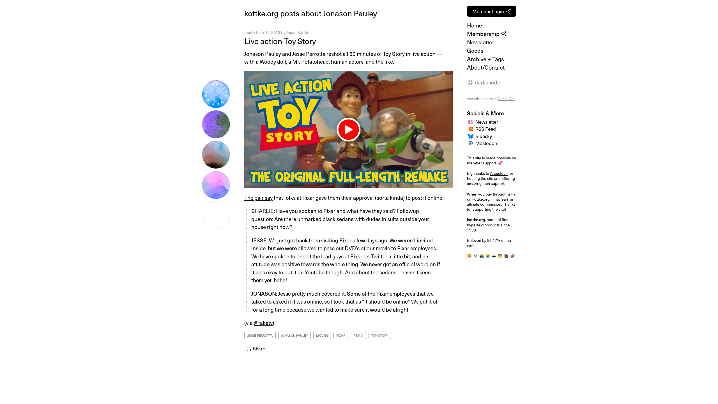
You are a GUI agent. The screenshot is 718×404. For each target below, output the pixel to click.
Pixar (340, 335)
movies (322, 335)
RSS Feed (485, 128)
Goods (475, 50)
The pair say (258, 197)
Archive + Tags (485, 59)
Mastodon (486, 143)
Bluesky (483, 136)
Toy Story (379, 335)
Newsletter (480, 42)
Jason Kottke (297, 32)
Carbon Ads (506, 98)
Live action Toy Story (280, 41)
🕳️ (494, 255)
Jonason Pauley (294, 335)
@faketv (263, 323)
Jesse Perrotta (260, 335)
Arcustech (499, 173)
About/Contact (486, 67)
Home (474, 25)
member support (481, 163)
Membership (484, 33)
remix (358, 335)
